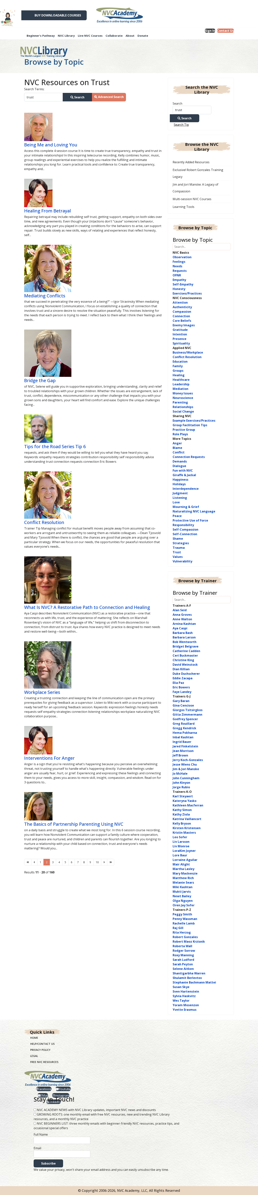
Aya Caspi (180, 628)
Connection (181, 316)
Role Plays (180, 434)
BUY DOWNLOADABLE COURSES (58, 15)
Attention (180, 302)
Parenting (180, 402)
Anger (177, 443)
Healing (179, 375)
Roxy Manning (183, 955)
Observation (182, 257)
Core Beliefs (182, 321)
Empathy (179, 280)
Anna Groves (182, 615)
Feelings (179, 262)
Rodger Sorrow (184, 951)
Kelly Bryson (182, 823)
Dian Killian (181, 669)
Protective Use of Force (190, 520)
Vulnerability (182, 561)
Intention (180, 334)
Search (78, 97)
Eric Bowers (181, 687)
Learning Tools (183, 207)
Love (176, 502)
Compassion (182, 311)
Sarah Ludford (183, 960)
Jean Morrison (183, 751)
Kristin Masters (184, 832)
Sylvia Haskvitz (184, 996)
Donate (142, 35)
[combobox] (43, 97)
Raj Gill (178, 928)
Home (34, 1038)
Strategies (181, 543)
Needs (177, 266)
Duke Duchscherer (186, 674)
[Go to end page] (110, 862)
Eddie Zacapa (182, 678)
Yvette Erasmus (184, 1010)
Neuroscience (183, 398)
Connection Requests (189, 457)
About (130, 35)
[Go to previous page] (34, 862)
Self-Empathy (183, 284)
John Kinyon (181, 783)
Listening (180, 498)
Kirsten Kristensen (187, 828)
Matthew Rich (183, 878)
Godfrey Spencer (185, 719)
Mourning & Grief (186, 507)
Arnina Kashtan (184, 624)
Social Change (183, 411)
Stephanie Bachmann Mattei (194, 982)
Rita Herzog (182, 932)
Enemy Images (184, 325)
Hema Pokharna (185, 733)
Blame (177, 448)
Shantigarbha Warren (189, 973)
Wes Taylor (181, 1000)
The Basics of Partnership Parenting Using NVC (73, 824)
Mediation (180, 389)
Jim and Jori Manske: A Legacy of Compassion (195, 187)
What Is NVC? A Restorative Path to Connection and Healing (87, 607)
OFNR (177, 275)
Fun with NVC (183, 470)
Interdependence (186, 489)
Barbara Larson (184, 637)
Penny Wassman (185, 919)
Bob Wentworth (184, 642)
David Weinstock (185, 664)
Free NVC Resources (44, 1062)
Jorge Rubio (181, 787)
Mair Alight (181, 864)
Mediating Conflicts (44, 295)
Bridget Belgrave (186, 646)
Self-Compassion (185, 529)
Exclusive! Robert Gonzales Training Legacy (198, 173)
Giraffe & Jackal (184, 475)
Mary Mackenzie (185, 873)
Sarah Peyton (183, 964)
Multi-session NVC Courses (192, 199)
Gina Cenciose (183, 705)
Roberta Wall (182, 946)
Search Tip (181, 125)
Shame (178, 538)
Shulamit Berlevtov (187, 978)
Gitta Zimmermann (187, 714)
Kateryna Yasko (184, 801)
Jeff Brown (180, 755)
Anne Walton (182, 619)
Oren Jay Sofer (184, 905)
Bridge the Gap (40, 380)
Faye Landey (182, 692)
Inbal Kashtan (183, 737)
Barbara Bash (183, 633)
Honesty (179, 289)
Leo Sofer (180, 837)
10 (97, 862)
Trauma (179, 548)
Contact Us (225, 31)
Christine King (183, 660)
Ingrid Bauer (182, 742)
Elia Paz (178, 683)
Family (178, 366)
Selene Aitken (183, 969)
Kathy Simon (182, 810)
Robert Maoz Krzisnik (189, 941)
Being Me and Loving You (50, 145)
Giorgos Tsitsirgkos (187, 710)
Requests (180, 271)
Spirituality (181, 343)
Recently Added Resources (191, 162)
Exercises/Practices (187, 293)
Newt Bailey (182, 896)
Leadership (181, 384)
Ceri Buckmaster (185, 655)
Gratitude (180, 330)
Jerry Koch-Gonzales (188, 760)
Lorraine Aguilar (185, 860)
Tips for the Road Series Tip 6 (55, 446)
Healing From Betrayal (47, 211)
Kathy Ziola (181, 814)
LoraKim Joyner (184, 851)
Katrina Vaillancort (187, 819)
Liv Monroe (181, 846)
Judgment (180, 493)
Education (180, 361)
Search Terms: (34, 89)
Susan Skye (181, 987)
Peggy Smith (182, 914)
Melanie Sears (183, 882)
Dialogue (179, 466)
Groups (178, 371)
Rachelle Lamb (184, 923)
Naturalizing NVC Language (194, 511)
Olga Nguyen (183, 901)
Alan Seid (180, 610)
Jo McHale (180, 773)
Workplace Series (42, 692)
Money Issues (183, 393)
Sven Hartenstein (186, 991)
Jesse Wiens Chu (185, 764)
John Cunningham (186, 778)
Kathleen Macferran (188, 805)
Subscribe (48, 1163)
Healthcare (181, 380)
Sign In (210, 31)
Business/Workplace (188, 352)
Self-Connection (185, 534)
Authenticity (182, 307)
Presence (179, 339)
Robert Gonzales (185, 937)
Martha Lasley (183, 869)
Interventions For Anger (49, 758)
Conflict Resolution (44, 522)
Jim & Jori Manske (186, 769)
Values (178, 557)
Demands (180, 461)
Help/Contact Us (42, 1044)
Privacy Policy (40, 1050)
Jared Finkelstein (185, 746)
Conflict (179, 452)
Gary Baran (181, 701)
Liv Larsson (181, 842)
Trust (177, 552)
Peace (177, 516)
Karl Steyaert (183, 796)
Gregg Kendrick (184, 728)
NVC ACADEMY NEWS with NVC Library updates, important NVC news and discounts (96, 1110)
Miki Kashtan (182, 887)
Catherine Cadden (186, 651)
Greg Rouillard (184, 724)
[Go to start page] (27, 862)
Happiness (180, 479)
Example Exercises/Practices (194, 420)
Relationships (183, 407)
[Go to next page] (104, 862)
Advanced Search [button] (110, 97)
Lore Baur (180, 855)
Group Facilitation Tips (190, 425)
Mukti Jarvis (182, 891)
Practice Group (184, 430)
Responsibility (183, 525)
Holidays (179, 484)
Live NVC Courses (90, 35)
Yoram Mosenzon (186, 1005)
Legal (34, 1056)
